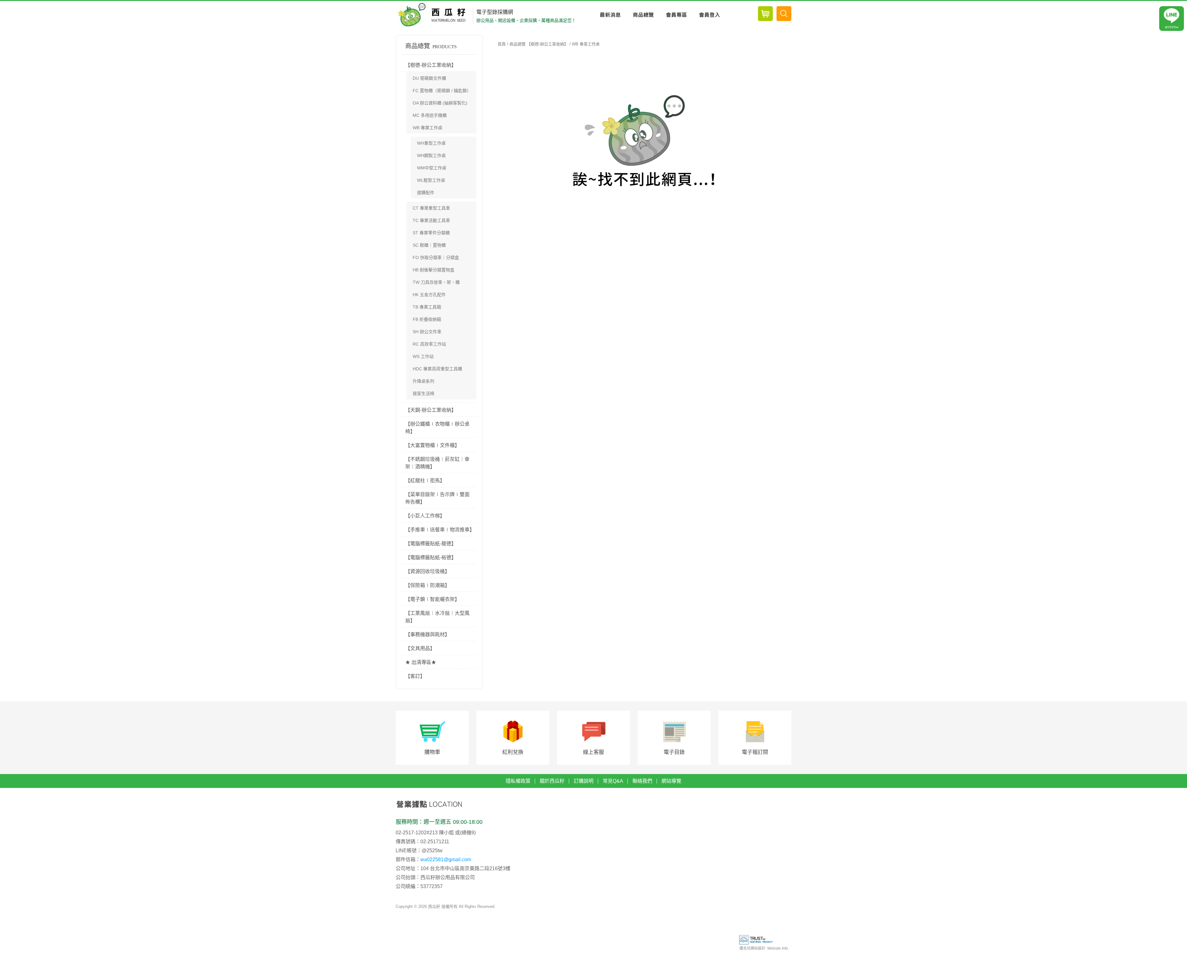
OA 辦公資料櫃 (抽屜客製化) (440, 102)
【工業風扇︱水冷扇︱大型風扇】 (437, 617)
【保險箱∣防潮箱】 (427, 585)
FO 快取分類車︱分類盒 (436, 257)
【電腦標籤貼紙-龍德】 (430, 543)
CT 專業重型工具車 (431, 208)
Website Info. (778, 948)
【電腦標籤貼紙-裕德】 (430, 557)
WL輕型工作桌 (431, 180)
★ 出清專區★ (420, 662)
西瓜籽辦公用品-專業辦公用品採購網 (433, 15)
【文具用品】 (420, 648)
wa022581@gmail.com (445, 859)
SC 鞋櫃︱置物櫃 (429, 245)
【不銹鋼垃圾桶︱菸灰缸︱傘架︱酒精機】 (437, 463)
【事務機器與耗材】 (427, 634)
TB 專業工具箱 (427, 306)
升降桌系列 (423, 381)
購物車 (432, 752)
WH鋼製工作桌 (431, 155)
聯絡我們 (642, 781)
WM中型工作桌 (431, 167)
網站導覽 (671, 781)
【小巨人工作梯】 (425, 515)
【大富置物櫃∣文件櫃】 (432, 445)
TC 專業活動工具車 (431, 220)
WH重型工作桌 (431, 143)
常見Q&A (613, 781)
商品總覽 (643, 15)
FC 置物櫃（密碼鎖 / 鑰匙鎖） (442, 90)
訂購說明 (584, 781)
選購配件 (425, 192)
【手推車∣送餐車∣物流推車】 (439, 529)
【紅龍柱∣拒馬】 (425, 480)
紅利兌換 (512, 752)
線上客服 (593, 752)
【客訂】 (415, 676)
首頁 (502, 44)
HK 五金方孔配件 (429, 294)
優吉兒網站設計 (752, 948)
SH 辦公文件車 (427, 331)
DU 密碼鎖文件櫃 (429, 78)
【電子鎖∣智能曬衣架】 (432, 599)
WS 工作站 (423, 356)
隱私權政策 (518, 781)
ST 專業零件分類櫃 (431, 232)
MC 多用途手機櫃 (430, 115)
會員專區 (676, 15)
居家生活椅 (423, 393)
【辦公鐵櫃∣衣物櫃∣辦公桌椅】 (437, 427)
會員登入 (709, 15)
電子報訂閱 (755, 752)
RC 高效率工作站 (429, 344)
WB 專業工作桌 (427, 127)
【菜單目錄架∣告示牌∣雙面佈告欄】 (437, 498)
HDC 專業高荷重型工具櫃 (437, 368)
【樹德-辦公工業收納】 (430, 65)
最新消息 (610, 15)
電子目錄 (674, 752)
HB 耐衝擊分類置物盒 (433, 269)
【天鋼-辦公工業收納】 (430, 410)
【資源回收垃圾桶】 (427, 571)
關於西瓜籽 (552, 781)
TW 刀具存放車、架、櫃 (436, 282)
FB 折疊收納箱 (427, 319)
